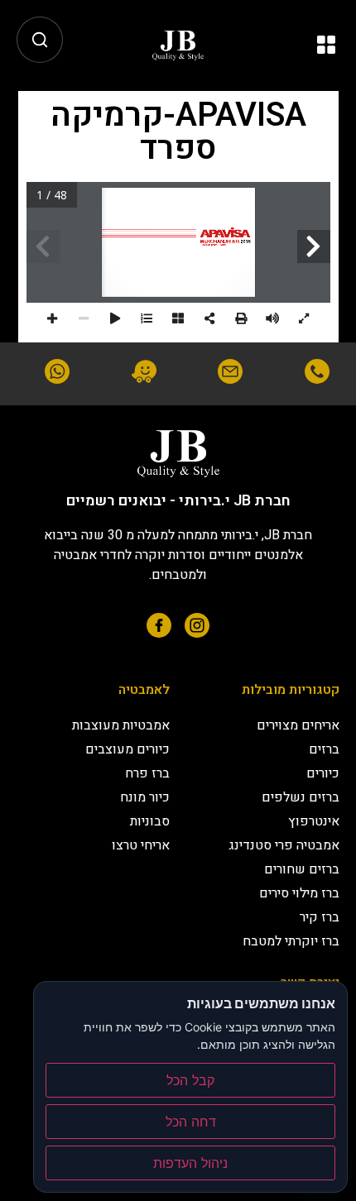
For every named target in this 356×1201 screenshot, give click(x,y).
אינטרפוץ (313, 821)
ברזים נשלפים (300, 797)
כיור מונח (145, 797)
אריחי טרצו (141, 845)
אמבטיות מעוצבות (121, 725)
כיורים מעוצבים (127, 749)
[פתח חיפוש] (40, 40)
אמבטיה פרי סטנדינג (284, 845)
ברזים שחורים (301, 869)
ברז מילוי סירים (299, 893)
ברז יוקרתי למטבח (291, 941)
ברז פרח (147, 773)
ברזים (324, 749)
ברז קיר (319, 917)
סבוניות (150, 821)
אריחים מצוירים (298, 725)
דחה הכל (191, 1121)
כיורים (322, 773)
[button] (325, 45)
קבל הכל (190, 1080)
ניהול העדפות (190, 1163)
